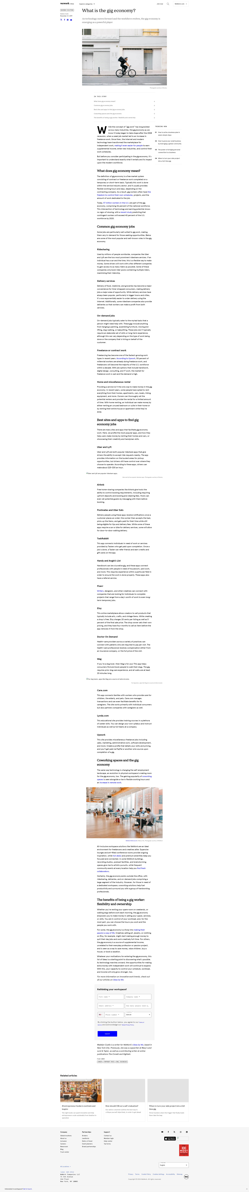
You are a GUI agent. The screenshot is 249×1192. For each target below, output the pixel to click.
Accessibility (170, 1174)
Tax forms (107, 1144)
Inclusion (63, 1141)
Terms (137, 1174)
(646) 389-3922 (67, 1172)
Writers (100, 591)
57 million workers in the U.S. (116, 203)
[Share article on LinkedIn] (68, 20)
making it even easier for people (128, 145)
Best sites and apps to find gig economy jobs (109, 109)
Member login (109, 1138)
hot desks (117, 856)
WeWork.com (180, 4)
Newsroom (64, 1146)
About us (63, 1138)
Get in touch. (27, 1189)
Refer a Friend (87, 1141)
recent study (126, 212)
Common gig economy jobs (103, 105)
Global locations (65, 1136)
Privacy (130, 1174)
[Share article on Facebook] (64, 20)
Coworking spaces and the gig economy (107, 114)
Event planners (87, 1144)
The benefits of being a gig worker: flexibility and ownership (114, 118)
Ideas (72, 4)
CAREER (100, 1061)
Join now (160, 4)
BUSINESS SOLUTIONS (67, 10)
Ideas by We (138, 1045)
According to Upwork (126, 358)
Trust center (64, 1152)
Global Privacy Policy (128, 1025)
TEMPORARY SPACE (109, 1061)
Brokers (85, 1136)
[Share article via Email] (71, 20)
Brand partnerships (89, 1146)
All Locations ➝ (65, 1166)
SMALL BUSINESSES (121, 1061)
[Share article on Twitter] (61, 20)
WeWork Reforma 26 (131, 840)
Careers (63, 1144)
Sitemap (179, 1174)
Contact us (107, 1136)
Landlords (85, 1138)
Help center (108, 1141)
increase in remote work (110, 782)
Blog (61, 1149)
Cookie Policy (146, 1174)
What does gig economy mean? (104, 101)
